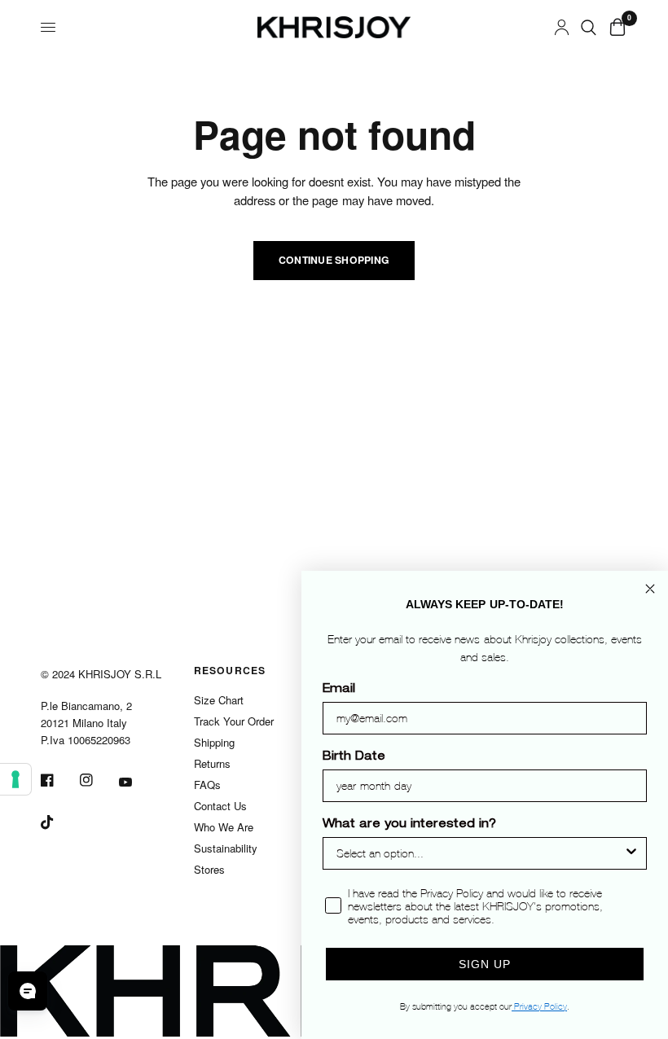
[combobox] (479, 853)
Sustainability (225, 848)
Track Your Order (234, 721)
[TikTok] (59, 822)
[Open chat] (27, 991)
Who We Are (223, 827)
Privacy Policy (539, 1006)
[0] (614, 27)
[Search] (588, 27)
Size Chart (219, 700)
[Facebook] (59, 780)
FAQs (207, 784)
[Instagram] (98, 780)
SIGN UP (485, 964)
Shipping (214, 742)
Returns (212, 763)
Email (339, 689)
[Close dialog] (650, 588)
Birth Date (354, 757)
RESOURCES (230, 670)
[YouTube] (137, 782)
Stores (209, 869)
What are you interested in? (409, 825)
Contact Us (220, 805)
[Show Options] (631, 853)
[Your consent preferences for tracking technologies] (15, 779)
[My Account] (561, 27)
